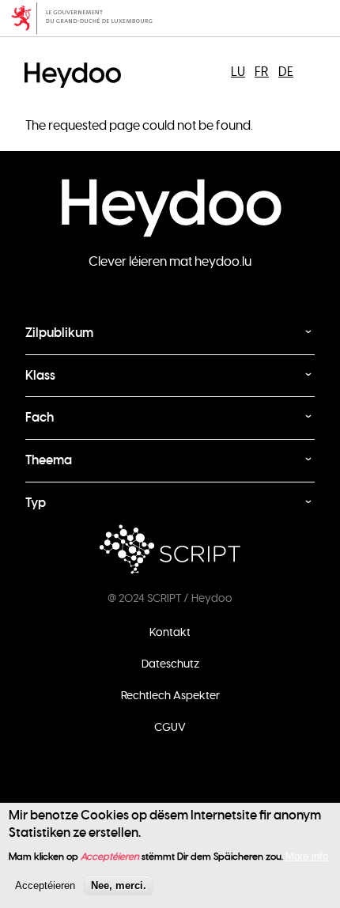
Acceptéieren (45, 885)
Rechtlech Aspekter (170, 695)
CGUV (170, 727)
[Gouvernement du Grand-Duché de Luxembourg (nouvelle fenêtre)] (170, 18)
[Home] (77, 61)
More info (306, 856)
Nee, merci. (118, 885)
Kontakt (170, 632)
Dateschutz (170, 663)
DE (285, 72)
